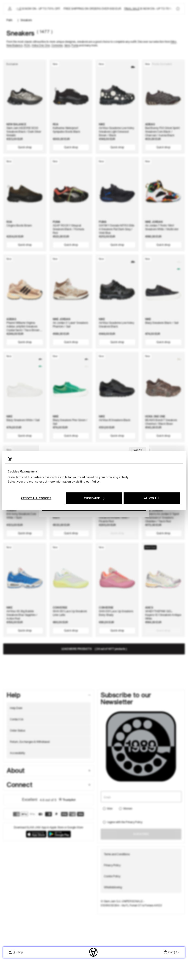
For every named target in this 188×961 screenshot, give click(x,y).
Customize (92, 498)
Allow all (152, 498)
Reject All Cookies (36, 498)
